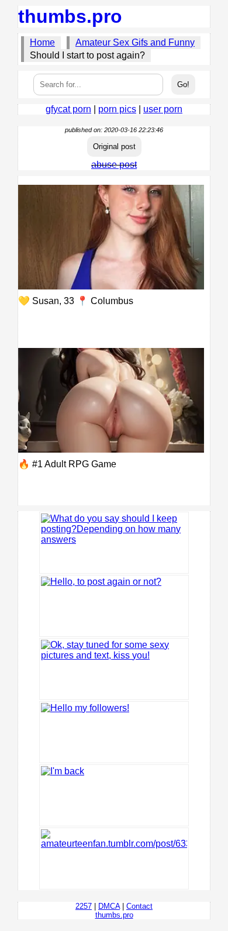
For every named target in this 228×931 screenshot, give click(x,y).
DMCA (109, 906)
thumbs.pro (70, 16)
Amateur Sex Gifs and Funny (135, 42)
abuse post (114, 165)
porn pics (117, 109)
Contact (139, 906)
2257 (83, 906)
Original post (114, 146)
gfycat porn (68, 109)
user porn (162, 109)
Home (42, 42)
